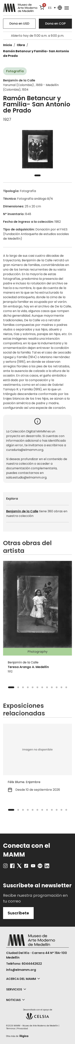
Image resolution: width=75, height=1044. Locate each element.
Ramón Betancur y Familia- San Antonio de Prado (36, 53)
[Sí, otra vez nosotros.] (17, 1035)
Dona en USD (19, 23)
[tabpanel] (37, 149)
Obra (21, 45)
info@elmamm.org (21, 970)
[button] (52, 7)
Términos (10, 1028)
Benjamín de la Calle (22, 511)
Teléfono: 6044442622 (24, 963)
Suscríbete (18, 913)
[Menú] (66, 8)
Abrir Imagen (37, 149)
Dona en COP (55, 23)
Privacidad (22, 1028)
